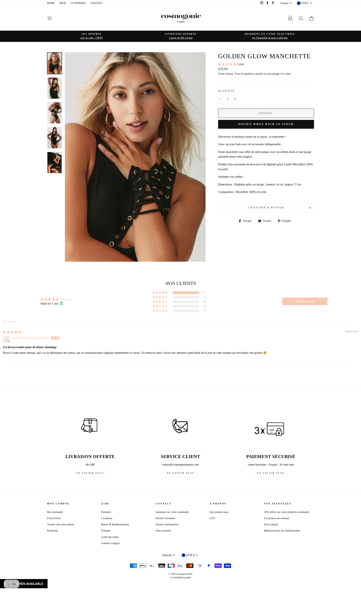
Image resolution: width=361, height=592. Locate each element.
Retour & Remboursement (115, 524)
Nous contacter (163, 530)
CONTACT (96, 3)
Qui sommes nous (219, 512)
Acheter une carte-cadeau (60, 524)
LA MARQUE (78, 3)
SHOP (62, 3)
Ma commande (55, 512)
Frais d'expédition (244, 73)
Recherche (52, 530)
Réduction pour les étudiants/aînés (282, 530)
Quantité (226, 91)
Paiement (106, 512)
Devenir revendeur (165, 518)
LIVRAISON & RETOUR (266, 207)
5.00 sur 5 (66, 299)
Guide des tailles (110, 537)
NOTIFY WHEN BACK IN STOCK (266, 124)
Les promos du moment (276, 518)
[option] (91, 36)
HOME (51, 3)
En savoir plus (90, 473)
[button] (227, 64)
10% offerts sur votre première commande (286, 512)
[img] (12, 332)
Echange (105, 530)
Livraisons (106, 518)
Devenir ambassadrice (167, 524)
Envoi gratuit (271, 524)
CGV (212, 518)
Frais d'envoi (54, 518)
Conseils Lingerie (110, 543)
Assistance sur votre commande (172, 512)
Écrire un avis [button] (305, 301)
